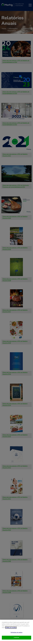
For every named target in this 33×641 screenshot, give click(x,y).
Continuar (16, 637)
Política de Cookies (11, 627)
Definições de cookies (16, 632)
